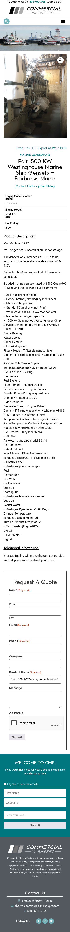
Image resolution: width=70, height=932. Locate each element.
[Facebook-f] (38, 921)
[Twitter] (51, 921)
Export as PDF (25, 148)
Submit (17, 737)
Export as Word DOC (52, 148)
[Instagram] (45, 921)
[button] (63, 21)
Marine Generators (35, 154)
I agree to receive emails (22, 784)
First (12, 604)
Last (11, 617)
